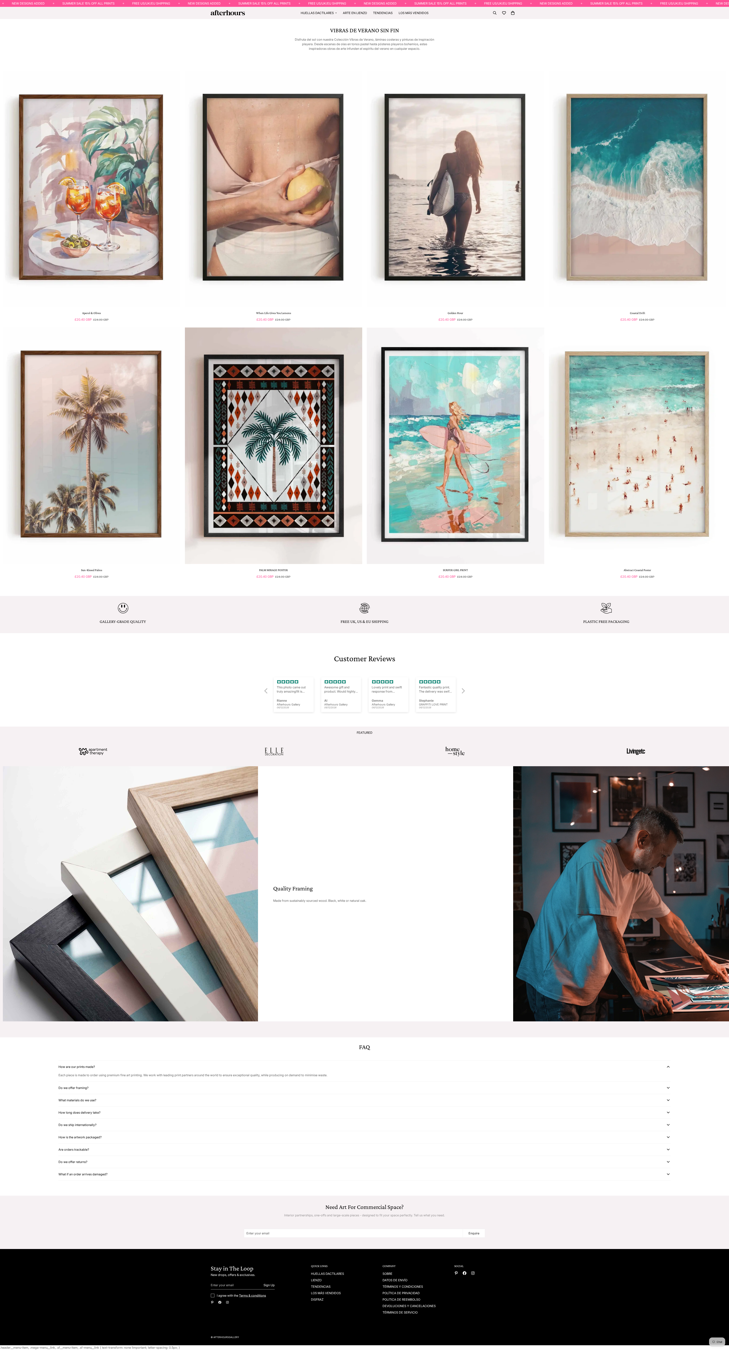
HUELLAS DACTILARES (317, 13)
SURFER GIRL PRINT (455, 570)
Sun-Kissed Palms (91, 570)
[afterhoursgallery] (219, 1302)
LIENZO (316, 1280)
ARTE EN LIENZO (355, 13)
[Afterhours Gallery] (228, 13)
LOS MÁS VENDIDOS (413, 13)
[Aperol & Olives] (91, 189)
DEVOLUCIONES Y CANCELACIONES (409, 1306)
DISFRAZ (317, 1299)
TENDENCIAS (383, 13)
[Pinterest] (212, 1302)
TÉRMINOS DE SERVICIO (400, 1312)
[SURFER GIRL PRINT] (455, 445)
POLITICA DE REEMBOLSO (401, 1299)
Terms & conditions (252, 1295)
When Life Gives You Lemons (273, 313)
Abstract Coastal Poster (637, 570)
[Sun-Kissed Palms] (91, 445)
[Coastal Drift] (637, 189)
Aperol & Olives (91, 313)
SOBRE (387, 1274)
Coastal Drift (637, 313)
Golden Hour (455, 313)
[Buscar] (495, 13)
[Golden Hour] (455, 189)
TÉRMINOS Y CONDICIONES (403, 1286)
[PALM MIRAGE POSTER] (273, 445)
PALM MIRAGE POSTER (273, 570)
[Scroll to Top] (721, 1329)
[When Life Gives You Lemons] (273, 189)
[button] (512, 13)
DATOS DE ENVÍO (395, 1280)
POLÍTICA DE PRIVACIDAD (401, 1293)
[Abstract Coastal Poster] (637, 445)
